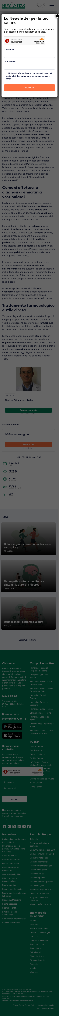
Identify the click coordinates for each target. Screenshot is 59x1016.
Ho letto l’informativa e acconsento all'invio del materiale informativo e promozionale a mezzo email (29, 76)
